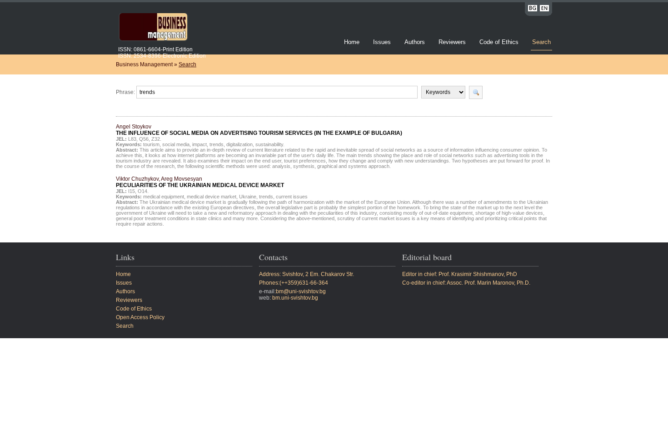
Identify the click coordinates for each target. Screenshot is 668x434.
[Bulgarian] (532, 9)
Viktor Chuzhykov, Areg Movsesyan (200, 182)
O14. (143, 191)
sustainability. (269, 144)
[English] (544, 9)
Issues (382, 42)
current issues (292, 196)
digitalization (239, 144)
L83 (132, 139)
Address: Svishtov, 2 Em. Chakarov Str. (306, 274)
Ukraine (247, 196)
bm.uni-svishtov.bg (295, 298)
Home (351, 42)
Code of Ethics (498, 42)
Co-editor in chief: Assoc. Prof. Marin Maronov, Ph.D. (466, 283)
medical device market (211, 196)
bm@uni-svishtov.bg (301, 291)
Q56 (144, 139)
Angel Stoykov (259, 129)
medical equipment (163, 196)
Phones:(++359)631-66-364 (293, 283)
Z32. (156, 139)
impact (199, 144)
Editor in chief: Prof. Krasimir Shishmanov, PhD (459, 274)
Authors (414, 42)
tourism (151, 144)
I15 (131, 191)
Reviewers (453, 42)
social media (175, 144)
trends (216, 144)
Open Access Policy (140, 317)
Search (541, 42)
